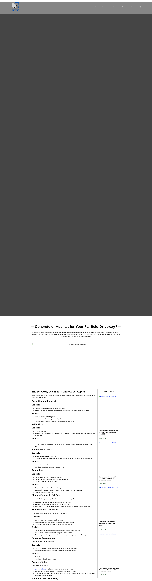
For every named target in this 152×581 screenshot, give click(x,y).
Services (104, 7)
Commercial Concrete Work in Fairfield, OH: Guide (108, 478)
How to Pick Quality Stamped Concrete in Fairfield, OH (109, 569)
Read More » (103, 438)
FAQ (140, 7)
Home (96, 7)
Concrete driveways (41, 569)
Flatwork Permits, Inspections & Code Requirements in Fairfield (109, 432)
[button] (105, 7)
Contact (124, 7)
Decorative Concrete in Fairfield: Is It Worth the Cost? (107, 523)
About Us (115, 7)
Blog (132, 7)
